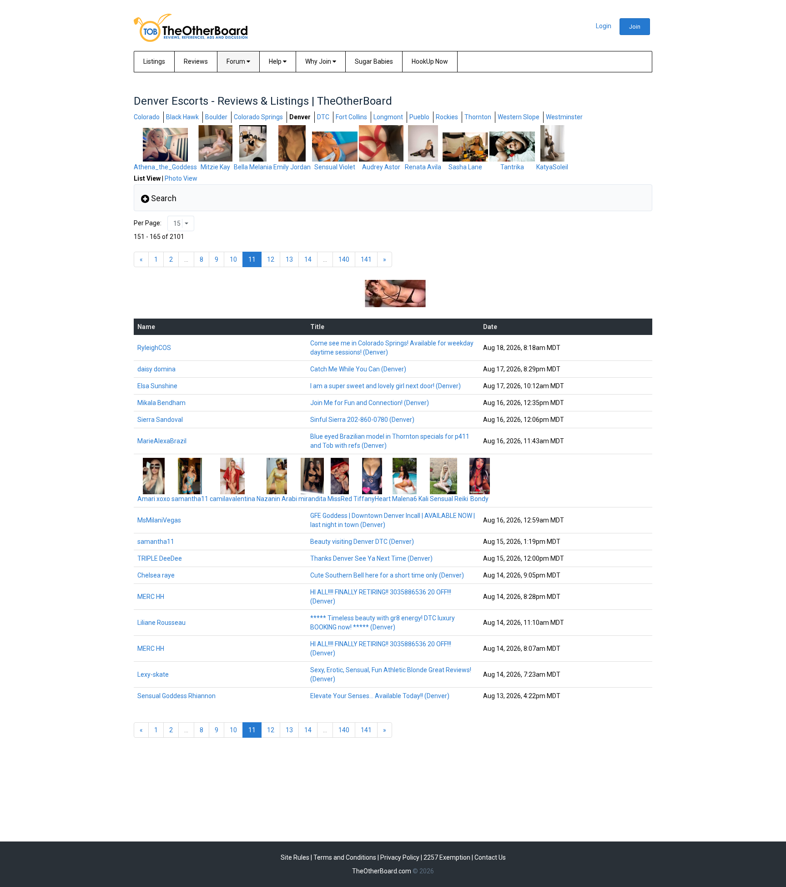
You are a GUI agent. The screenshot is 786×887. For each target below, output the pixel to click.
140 (343, 259)
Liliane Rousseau (161, 622)
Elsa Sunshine (157, 386)
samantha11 (155, 541)
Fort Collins (351, 117)
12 (270, 259)
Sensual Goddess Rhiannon (176, 695)
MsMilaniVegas (159, 520)
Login (603, 26)
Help (276, 61)
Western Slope (518, 117)
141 (366, 259)
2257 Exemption (446, 857)
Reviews (196, 61)
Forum (237, 61)
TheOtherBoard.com (381, 871)
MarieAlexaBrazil (161, 441)
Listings (154, 61)
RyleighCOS (154, 347)
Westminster (564, 117)
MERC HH (150, 596)
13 (289, 259)
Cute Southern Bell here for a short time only (387, 575)
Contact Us (490, 857)
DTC (323, 117)
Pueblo (419, 117)
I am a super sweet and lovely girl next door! (385, 386)
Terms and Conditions (344, 857)
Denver (300, 117)
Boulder (216, 117)
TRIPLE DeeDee (159, 558)
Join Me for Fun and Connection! (369, 402)
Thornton (477, 117)
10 (233, 259)
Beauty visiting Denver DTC (362, 541)
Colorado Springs (258, 117)
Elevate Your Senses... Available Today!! (379, 695)
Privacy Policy (399, 857)
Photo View (181, 178)
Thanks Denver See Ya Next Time (371, 558)
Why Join (319, 61)
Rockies (447, 117)
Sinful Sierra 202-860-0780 (362, 419)
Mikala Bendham (161, 402)
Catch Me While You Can (358, 369)
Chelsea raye (156, 575)
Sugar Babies (374, 61)
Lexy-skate (153, 674)
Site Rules (295, 857)
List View (147, 178)
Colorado (147, 117)
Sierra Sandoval (160, 419)
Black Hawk (182, 117)
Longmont (388, 117)
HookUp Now (430, 61)
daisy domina (156, 369)
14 (308, 259)
